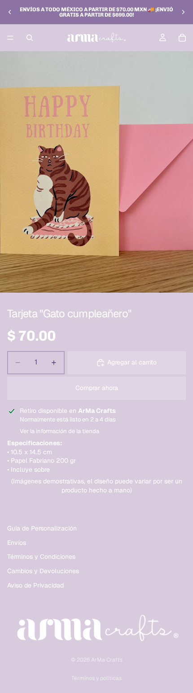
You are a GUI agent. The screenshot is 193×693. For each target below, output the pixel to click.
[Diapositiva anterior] (10, 12)
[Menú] (10, 37)
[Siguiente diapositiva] (183, 12)
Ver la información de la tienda (59, 431)
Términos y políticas (96, 678)
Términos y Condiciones (41, 557)
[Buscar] (29, 38)
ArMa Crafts (107, 659)
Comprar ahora (96, 388)
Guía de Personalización (42, 528)
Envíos (16, 543)
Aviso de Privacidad (35, 585)
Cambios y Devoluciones (43, 571)
